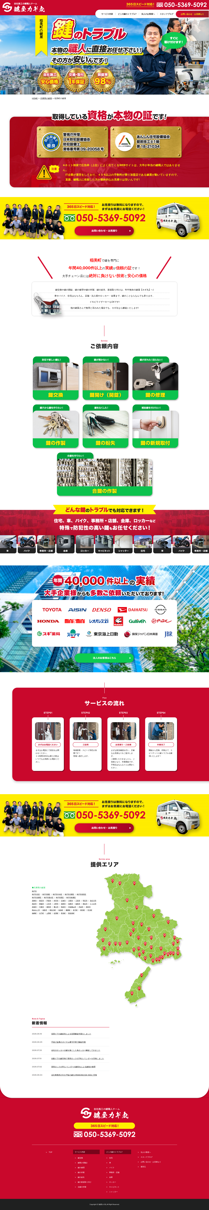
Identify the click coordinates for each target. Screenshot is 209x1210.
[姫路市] (127, 943)
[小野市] (145, 944)
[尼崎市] (177, 953)
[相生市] (109, 944)
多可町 (75, 910)
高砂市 (34, 904)
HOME (35, 98)
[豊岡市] (134, 883)
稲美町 (60, 910)
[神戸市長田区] (159, 959)
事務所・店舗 (114, 1172)
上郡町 (48, 913)
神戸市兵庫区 (69, 894)
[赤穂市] (104, 949)
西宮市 (41, 901)
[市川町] (133, 930)
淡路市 (44, 910)
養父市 (56, 907)
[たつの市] (115, 944)
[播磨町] (139, 955)
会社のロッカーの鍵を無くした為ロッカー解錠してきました (75, 1050)
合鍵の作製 (82, 1187)
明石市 (85, 901)
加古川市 (93, 901)
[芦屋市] (170, 953)
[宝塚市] (173, 944)
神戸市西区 (60, 897)
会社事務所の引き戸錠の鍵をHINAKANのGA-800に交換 (74, 1075)
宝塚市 (63, 901)
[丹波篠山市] (168, 922)
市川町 (89, 910)
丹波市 (81, 907)
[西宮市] (173, 953)
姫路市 (77, 904)
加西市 (63, 904)
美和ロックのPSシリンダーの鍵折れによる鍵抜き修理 (73, 1067)
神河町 (82, 910)
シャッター (113, 1192)
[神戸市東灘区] (168, 954)
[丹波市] (153, 916)
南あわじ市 (36, 910)
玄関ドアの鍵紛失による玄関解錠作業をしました (71, 1034)
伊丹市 (56, 901)
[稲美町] (143, 952)
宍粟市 (41, 907)
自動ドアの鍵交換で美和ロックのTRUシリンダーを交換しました (77, 1058)
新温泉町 (71, 913)
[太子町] (120, 944)
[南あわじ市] (132, 993)
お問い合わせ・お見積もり (151, 1162)
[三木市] (151, 947)
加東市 (70, 904)
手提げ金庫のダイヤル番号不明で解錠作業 (68, 1042)
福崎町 (34, 913)
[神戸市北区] (161, 949)
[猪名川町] (174, 938)
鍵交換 (80, 1158)
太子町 (41, 913)
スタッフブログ (147, 1157)
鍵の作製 (81, 1172)
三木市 (48, 904)
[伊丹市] (177, 949)
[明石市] (145, 958)
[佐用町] (105, 929)
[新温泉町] (112, 881)
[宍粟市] (116, 918)
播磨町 (68, 910)
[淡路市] (141, 975)
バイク (111, 1167)
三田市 (77, 901)
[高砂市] (133, 950)
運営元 (143, 1167)
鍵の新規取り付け (84, 1182)
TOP (50, 1152)
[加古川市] (138, 949)
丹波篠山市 (72, 907)
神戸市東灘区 (71, 897)
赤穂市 (34, 907)
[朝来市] (136, 907)
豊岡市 (48, 907)
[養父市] (127, 900)
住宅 (111, 1158)
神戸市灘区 (46, 894)
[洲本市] (139, 988)
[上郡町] (102, 940)
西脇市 (41, 904)
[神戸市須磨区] (156, 959)
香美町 (63, 913)
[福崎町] (130, 934)
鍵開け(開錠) (82, 1163)
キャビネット (114, 1187)
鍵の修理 (81, 1167)
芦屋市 (48, 901)
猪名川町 (53, 910)
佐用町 (56, 913)
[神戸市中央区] (162, 957)
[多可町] (141, 924)
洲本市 (88, 907)
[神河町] (133, 923)
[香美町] (119, 883)
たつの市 (93, 904)
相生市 (85, 904)
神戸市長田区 (81, 894)
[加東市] (151, 938)
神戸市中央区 (57, 894)
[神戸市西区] (150, 956)
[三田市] (164, 935)
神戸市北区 (36, 894)
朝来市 (63, 907)
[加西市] (138, 938)
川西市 (70, 901)
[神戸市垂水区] (153, 961)
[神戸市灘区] (164, 953)
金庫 (111, 1177)
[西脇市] (148, 929)
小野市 (56, 904)
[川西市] (177, 941)
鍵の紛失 (81, 1177)
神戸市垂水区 (48, 897)
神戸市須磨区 (36, 897)
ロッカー (112, 1182)
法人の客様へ (146, 1152)
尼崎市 (34, 901)
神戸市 (34, 891)
